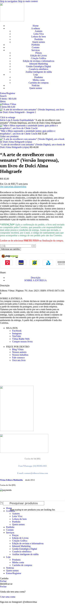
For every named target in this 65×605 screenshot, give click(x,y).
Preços (38, 53)
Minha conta (39, 80)
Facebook (16, 330)
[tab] (35, 277)
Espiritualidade (27, 120)
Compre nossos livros (22, 341)
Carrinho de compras (39, 82)
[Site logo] (12, 20)
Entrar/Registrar (13, 573)
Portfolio (38, 39)
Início (3, 120)
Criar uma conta (7, 597)
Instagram (16, 333)
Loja (8, 120)
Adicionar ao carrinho (10, 249)
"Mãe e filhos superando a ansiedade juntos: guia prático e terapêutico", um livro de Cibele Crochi (27, 132)
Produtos (38, 77)
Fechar (3, 581)
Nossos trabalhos (20, 355)
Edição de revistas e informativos (38, 61)
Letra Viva (39, 34)
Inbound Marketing (38, 63)
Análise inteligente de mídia (38, 72)
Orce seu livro (19, 360)
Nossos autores (19, 352)
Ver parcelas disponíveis (13, 186)
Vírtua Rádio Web (20, 339)
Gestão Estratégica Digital (38, 66)
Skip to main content (28, 1)
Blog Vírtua (17, 349)
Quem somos (38, 42)
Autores (38, 31)
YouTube (16, 336)
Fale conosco (18, 357)
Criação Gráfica (38, 58)
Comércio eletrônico (38, 69)
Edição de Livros (38, 55)
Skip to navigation (9, 1)
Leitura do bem (38, 36)
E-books (15, 120)
